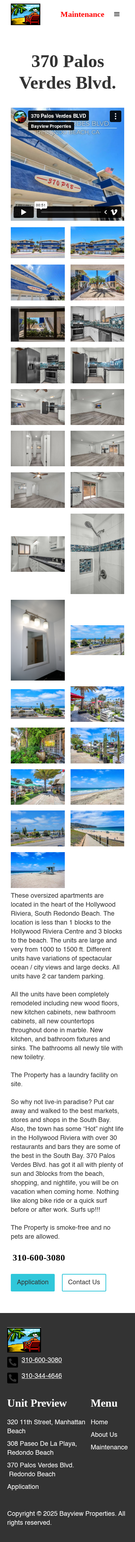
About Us (104, 1435)
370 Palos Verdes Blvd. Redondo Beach (40, 1470)
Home (99, 1422)
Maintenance (82, 14)
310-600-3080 (39, 1257)
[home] (23, 14)
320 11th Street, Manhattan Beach (46, 1427)
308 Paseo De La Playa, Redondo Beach (42, 1448)
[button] (117, 14)
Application (33, 1282)
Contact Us (84, 1282)
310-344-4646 (42, 1376)
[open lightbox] (38, 242)
